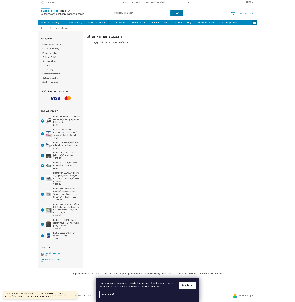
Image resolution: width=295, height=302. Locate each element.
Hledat (177, 12)
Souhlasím (187, 285)
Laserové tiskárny (50, 48)
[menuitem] (50, 22)
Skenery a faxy (49, 61)
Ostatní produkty (50, 78)
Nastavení (108, 294)
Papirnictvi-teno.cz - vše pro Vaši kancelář (92, 273)
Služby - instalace (50, 82)
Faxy (48, 65)
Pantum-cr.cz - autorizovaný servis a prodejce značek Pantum (193, 273)
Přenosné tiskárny (50, 53)
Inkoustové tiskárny (51, 44)
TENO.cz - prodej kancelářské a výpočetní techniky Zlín (138, 273)
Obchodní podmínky (155, 2)
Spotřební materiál (51, 73)
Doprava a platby (131, 2)
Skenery (49, 69)
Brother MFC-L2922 (50, 259)
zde (159, 286)
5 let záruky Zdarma (51, 253)
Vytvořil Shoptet (246, 295)
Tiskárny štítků (49, 57)
